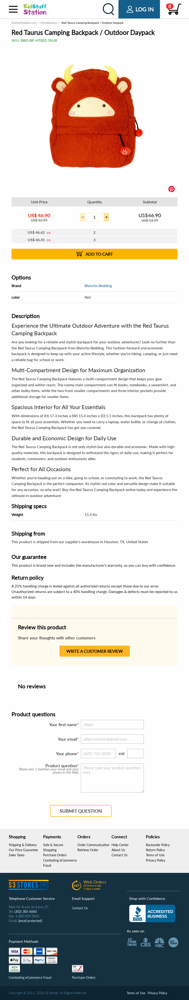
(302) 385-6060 (25, 911)
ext (121, 753)
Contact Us (119, 855)
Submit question (81, 811)
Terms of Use (155, 855)
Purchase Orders (55, 855)
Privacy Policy (155, 860)
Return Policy (155, 850)
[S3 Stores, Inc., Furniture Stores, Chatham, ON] (152, 913)
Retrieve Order (87, 850)
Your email (67, 739)
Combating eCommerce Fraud (30, 977)
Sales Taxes (16, 855)
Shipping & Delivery (23, 845)
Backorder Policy (158, 845)
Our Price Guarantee (23, 850)
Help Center (120, 845)
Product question (61, 765)
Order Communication (93, 845)
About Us (118, 850)
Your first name (63, 724)
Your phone (66, 753)
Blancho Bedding (98, 285)
